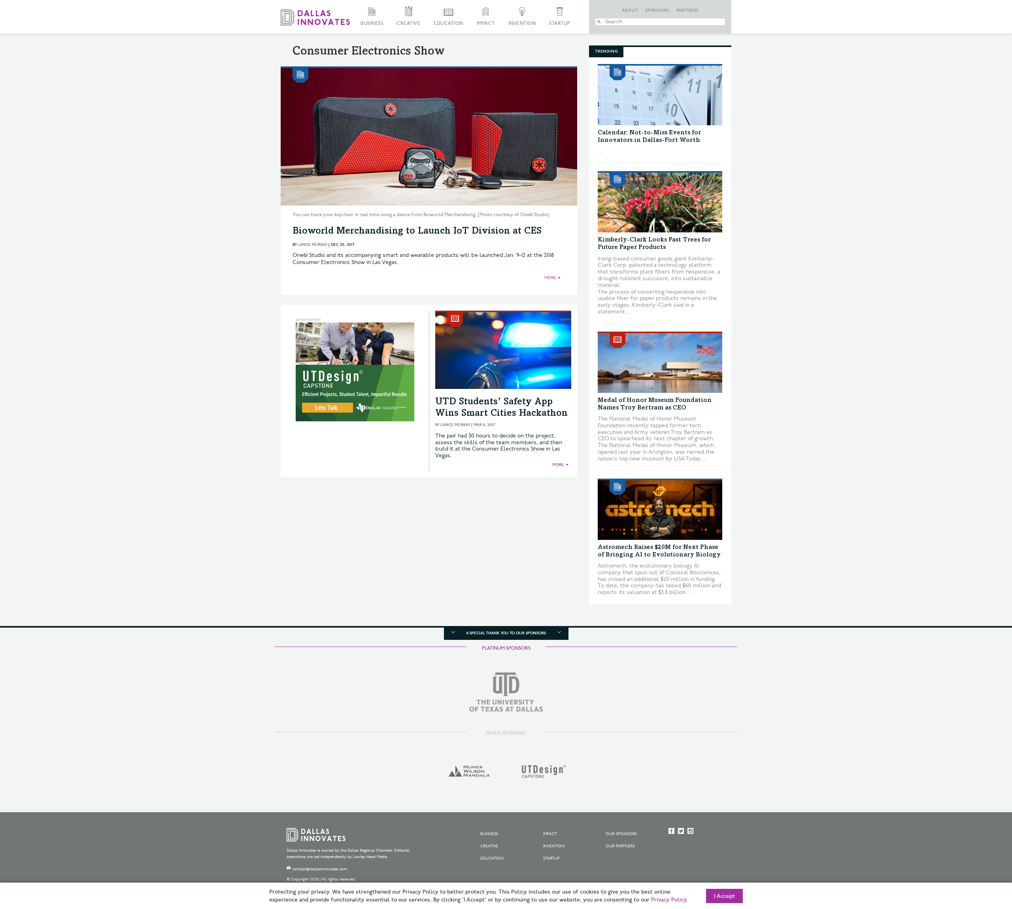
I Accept (724, 896)
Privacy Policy (669, 899)
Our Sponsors (621, 834)
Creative (408, 23)
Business (372, 23)
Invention (522, 23)
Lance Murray (312, 244)
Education (448, 23)
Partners (687, 10)
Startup (559, 23)
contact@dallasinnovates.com (320, 869)
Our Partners (620, 846)
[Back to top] (981, 858)
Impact (486, 23)
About (630, 10)
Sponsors (657, 10)
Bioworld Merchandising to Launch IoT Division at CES (417, 231)
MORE (550, 277)
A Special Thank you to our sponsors (506, 633)
